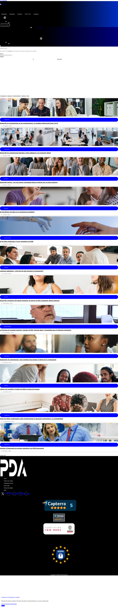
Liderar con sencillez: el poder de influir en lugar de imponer (20, 389)
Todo (28, 96)
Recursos (12, 14)
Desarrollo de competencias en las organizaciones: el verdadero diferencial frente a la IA (29, 123)
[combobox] (6, 55)
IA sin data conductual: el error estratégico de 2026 (16, 241)
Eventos (20, 14)
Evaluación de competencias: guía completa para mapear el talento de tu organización (28, 359)
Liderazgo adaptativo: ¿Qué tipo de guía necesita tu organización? (21, 271)
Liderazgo (24, 96)
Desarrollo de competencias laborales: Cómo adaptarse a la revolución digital (25, 153)
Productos (4, 14)
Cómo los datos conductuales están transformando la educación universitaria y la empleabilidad (31, 418)
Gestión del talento (16, 96)
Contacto (36, 14)
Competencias (3, 96)
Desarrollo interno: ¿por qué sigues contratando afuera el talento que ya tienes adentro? (29, 182)
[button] (3, 455)
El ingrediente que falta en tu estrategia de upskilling (17, 212)
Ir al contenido (3, 0)
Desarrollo (10, 96)
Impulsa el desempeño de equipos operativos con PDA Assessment (22, 448)
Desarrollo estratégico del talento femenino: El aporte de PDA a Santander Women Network (29, 300)
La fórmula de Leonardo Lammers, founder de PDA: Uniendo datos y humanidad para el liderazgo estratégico (35, 330)
